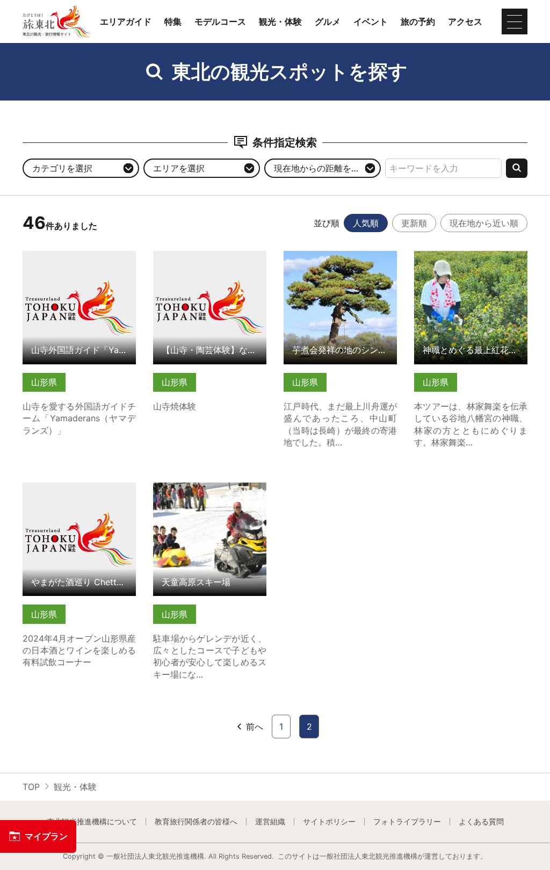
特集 (173, 21)
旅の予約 (418, 21)
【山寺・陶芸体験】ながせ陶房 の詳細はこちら (209, 261)
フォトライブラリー (407, 821)
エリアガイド (125, 21)
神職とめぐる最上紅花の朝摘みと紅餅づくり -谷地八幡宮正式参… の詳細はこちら (470, 266)
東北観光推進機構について (92, 821)
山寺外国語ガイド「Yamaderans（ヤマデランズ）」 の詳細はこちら (79, 266)
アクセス (465, 21)
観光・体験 (280, 21)
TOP (31, 786)
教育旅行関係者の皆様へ (196, 821)
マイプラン (46, 836)
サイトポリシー (329, 821)
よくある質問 (481, 821)
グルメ (328, 21)
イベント (370, 21)
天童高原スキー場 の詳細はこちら (209, 493)
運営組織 (270, 821)
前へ (254, 726)
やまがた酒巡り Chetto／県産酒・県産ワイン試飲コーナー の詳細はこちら (79, 498)
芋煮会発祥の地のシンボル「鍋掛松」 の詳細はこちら (340, 261)
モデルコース (220, 21)
